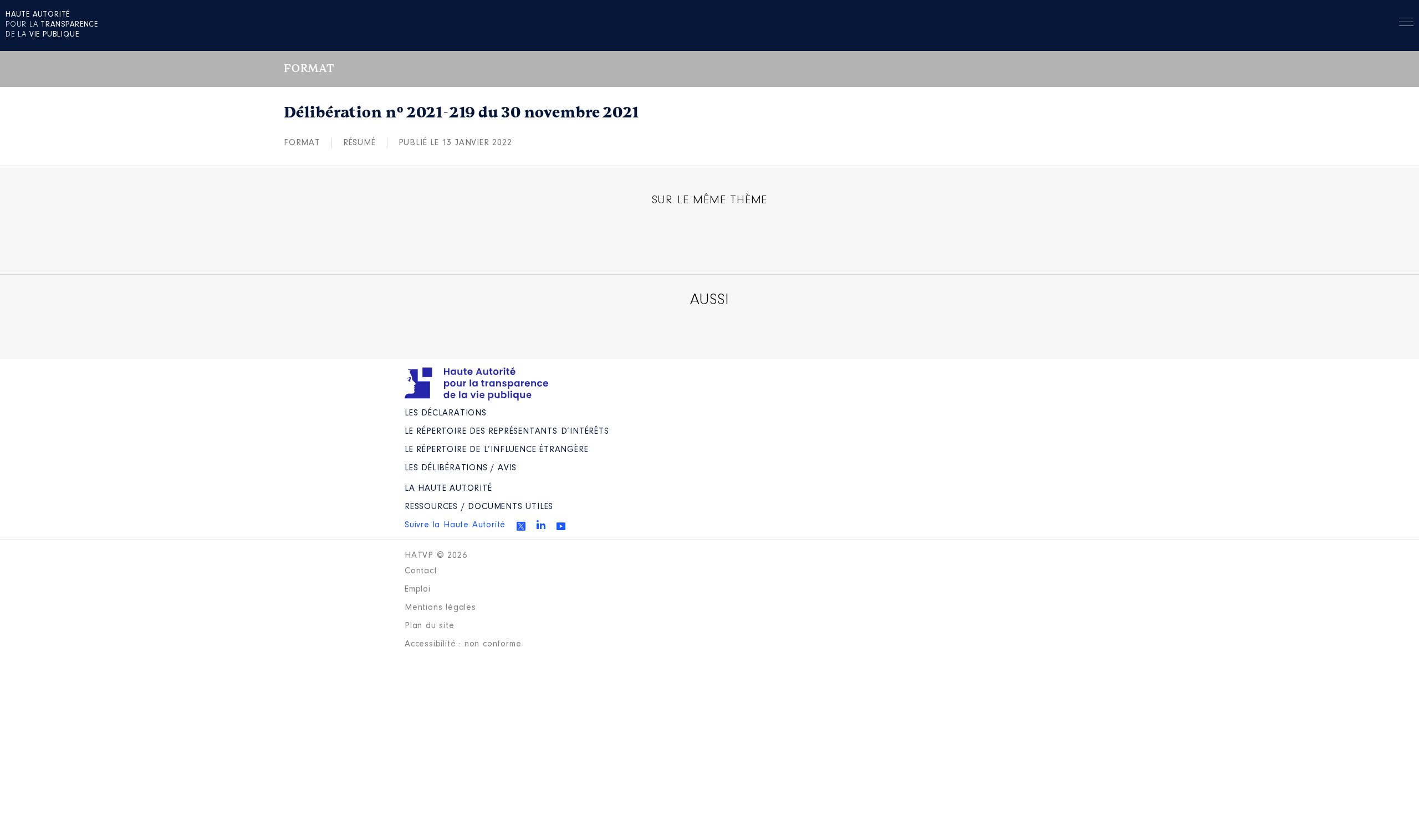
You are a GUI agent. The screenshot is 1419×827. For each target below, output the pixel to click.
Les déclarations (446, 413)
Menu (1406, 24)
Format (302, 142)
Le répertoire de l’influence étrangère (496, 449)
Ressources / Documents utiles (479, 506)
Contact (421, 571)
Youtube (561, 526)
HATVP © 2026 (436, 555)
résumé (359, 142)
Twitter (521, 526)
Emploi (418, 589)
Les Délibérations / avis (461, 468)
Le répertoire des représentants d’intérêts (507, 431)
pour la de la (52, 25)
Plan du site (430, 625)
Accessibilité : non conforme (463, 644)
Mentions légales (440, 607)
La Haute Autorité (448, 488)
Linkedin (541, 524)
